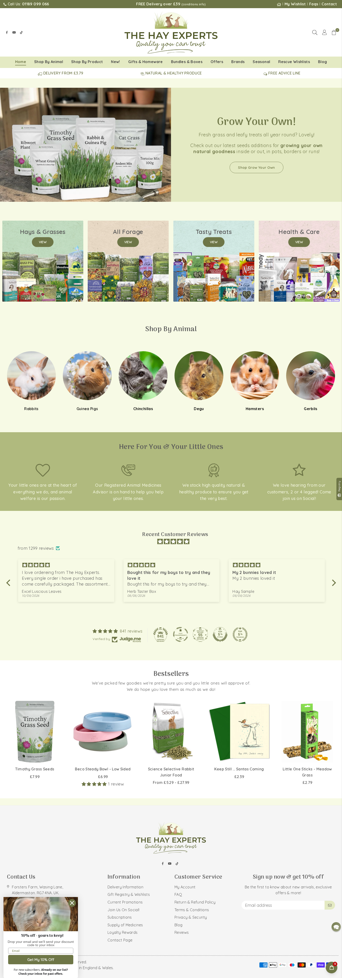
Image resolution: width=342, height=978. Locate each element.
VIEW (43, 242)
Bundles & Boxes (186, 61)
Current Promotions (125, 902)
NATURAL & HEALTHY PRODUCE (173, 73)
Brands (238, 61)
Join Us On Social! (123, 909)
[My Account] (324, 32)
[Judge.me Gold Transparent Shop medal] (180, 634)
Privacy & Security (190, 917)
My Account (185, 887)
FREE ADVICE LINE (284, 73)
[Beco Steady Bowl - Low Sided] (103, 732)
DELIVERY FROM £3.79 (62, 73)
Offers (217, 61)
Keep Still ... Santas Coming (239, 769)
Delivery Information (125, 887)
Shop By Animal (48, 61)
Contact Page (119, 940)
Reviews (181, 932)
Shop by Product (87, 61)
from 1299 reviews (36, 548)
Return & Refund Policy (194, 902)
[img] (173, 541)
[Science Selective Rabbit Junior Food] (171, 732)
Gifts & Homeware (145, 61)
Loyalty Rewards (122, 932)
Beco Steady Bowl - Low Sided (103, 769)
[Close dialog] (72, 903)
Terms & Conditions (191, 909)
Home (20, 61)
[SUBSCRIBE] (330, 905)
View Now (256, 176)
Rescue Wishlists (294, 61)
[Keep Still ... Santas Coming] (239, 732)
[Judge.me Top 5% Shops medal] (220, 634)
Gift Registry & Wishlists (128, 894)
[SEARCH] (314, 32)
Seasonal (261, 61)
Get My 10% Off (40, 959)
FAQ (178, 894)
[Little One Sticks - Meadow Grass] (307, 732)
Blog (322, 61)
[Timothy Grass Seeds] (35, 732)
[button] (334, 32)
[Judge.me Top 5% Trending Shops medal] (240, 634)
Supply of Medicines (125, 925)
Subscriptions (119, 917)
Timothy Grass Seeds (34, 769)
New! (115, 61)
